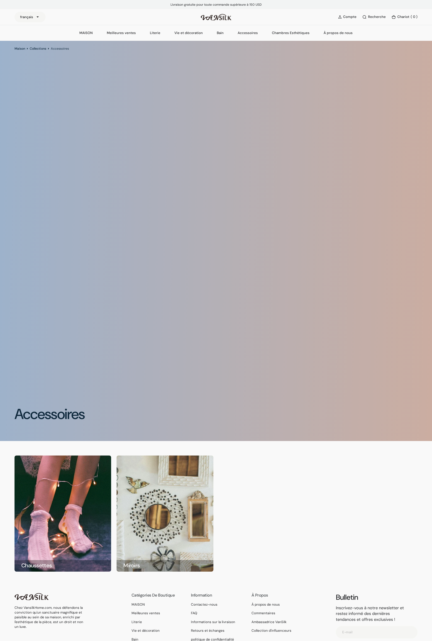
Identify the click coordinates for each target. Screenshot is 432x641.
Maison (20, 48)
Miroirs (131, 565)
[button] (404, 17)
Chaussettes (36, 565)
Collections (38, 48)
